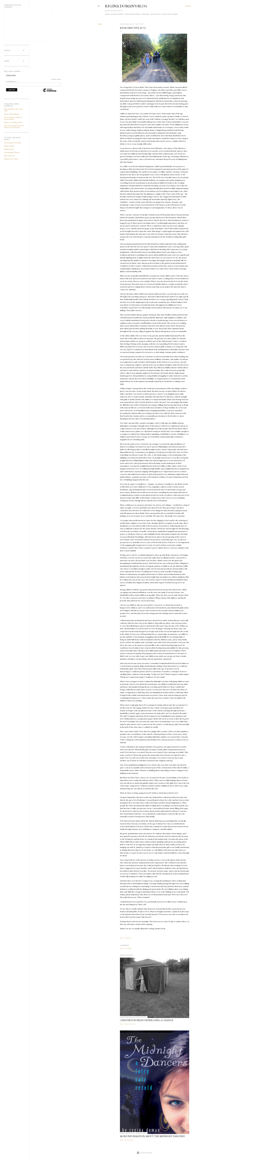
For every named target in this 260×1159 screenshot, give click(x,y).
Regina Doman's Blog (126, 6)
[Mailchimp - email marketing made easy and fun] (49, 92)
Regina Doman (117, 14)
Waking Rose (9, 149)
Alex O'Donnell (9, 156)
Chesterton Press (132, 14)
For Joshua (155, 14)
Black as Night (9, 146)
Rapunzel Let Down (11, 159)
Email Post (128, 938)
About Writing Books (11, 114)
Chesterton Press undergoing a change (146, 1020)
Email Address (11, 81)
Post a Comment (126, 948)
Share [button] (100, 24)
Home (107, 14)
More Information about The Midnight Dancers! (152, 1136)
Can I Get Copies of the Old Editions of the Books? (13, 126)
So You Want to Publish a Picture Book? (13, 118)
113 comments (129, 1140)
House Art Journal (169, 14)
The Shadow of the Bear (12, 143)
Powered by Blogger (146, 1152)
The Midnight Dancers (12, 152)
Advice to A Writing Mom (13, 122)
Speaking (145, 14)
